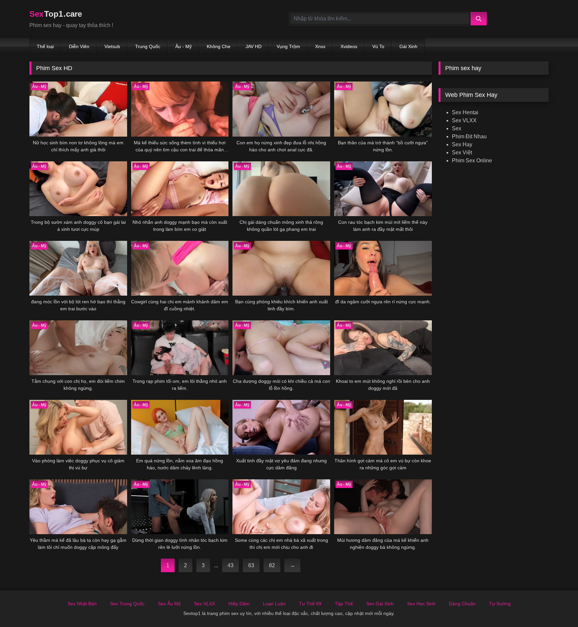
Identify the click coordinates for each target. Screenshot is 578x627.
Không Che (218, 46)
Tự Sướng (500, 603)
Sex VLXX (464, 120)
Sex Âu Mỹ (169, 603)
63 (251, 565)
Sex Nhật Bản (82, 603)
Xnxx (320, 46)
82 (272, 565)
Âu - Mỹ (183, 46)
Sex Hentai (465, 112)
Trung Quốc (147, 46)
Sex (456, 128)
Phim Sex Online (472, 160)
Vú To (378, 46)
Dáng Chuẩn (462, 603)
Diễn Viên (79, 46)
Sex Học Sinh (421, 603)
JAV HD (254, 46)
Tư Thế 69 (310, 603)
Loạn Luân (274, 603)
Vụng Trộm (288, 46)
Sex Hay (462, 144)
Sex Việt (462, 152)
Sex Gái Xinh (380, 603)
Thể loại (45, 46)
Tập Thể (344, 603)
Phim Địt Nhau (469, 136)
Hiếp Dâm (239, 603)
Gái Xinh (408, 46)
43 (230, 565)
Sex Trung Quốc (127, 603)
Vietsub (112, 46)
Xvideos (349, 46)
